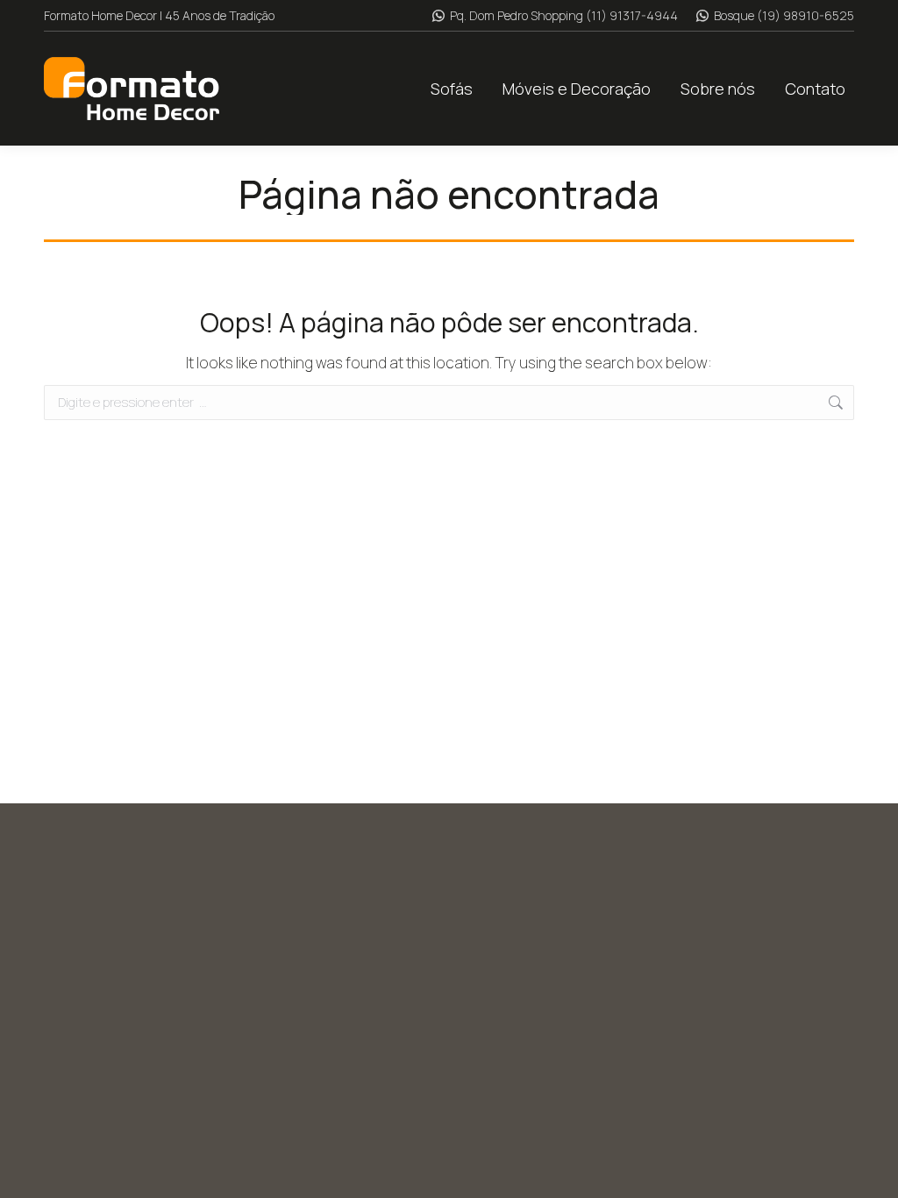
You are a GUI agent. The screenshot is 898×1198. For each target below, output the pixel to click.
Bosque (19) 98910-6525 (784, 15)
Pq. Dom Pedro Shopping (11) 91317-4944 (564, 15)
